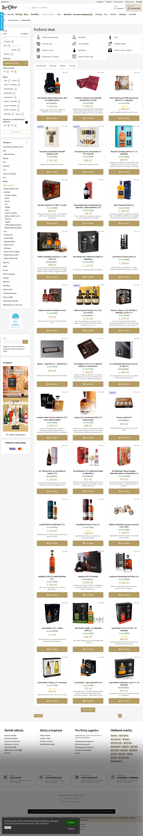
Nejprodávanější (41, 66)
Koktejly (6, 278)
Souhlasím (71, 823)
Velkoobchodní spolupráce (84, 741)
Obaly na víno (7, 289)
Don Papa (128, 743)
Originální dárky (9, 241)
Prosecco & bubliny (9, 174)
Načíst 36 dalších (88, 710)
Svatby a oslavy (45, 738)
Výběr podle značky (11, 750)
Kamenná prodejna (11, 738)
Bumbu (127, 739)
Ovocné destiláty (11, 213)
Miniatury (6, 282)
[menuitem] (4, 14)
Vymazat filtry (15, 132)
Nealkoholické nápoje (47, 744)
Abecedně (72, 66)
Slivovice (8, 219)
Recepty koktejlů (10, 747)
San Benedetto (117, 761)
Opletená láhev (10, 89)
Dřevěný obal (9, 93)
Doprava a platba (10, 735)
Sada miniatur (9, 97)
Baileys (127, 747)
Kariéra (77, 753)
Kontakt (139, 2)
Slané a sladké (8, 297)
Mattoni (125, 750)
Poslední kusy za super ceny (12, 305)
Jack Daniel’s (117, 739)
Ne (6, 72)
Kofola (123, 754)
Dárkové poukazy (9, 274)
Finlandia (116, 750)
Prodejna (108, 2)
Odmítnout (71, 829)
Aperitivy (6, 262)
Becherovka (124, 736)
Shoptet (67, 802)
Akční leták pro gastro (82, 744)
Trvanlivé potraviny (10, 293)
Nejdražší (62, 66)
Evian (130, 754)
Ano (13, 72)
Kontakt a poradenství (12, 741)
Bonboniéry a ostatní (11, 255)
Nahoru (39, 716)
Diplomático (116, 747)
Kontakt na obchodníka (83, 750)
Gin (6, 204)
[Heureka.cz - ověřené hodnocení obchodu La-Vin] (15, 328)
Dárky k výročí (8, 245)
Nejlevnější (53, 66)
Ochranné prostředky (10, 301)
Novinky (5, 158)
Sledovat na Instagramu (17, 434)
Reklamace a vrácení (11, 744)
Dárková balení (8, 185)
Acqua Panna (124, 758)
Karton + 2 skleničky (12, 85)
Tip (6, 50)
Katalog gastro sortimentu (84, 747)
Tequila (7, 222)
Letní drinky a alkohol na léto (13, 147)
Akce (4, 151)
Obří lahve (7, 248)
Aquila (115, 754)
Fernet (7, 201)
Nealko (5, 181)
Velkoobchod (129, 2)
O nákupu (99, 2)
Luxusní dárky (8, 238)
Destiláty (6, 166)
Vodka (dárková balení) (13, 225)
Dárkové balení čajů (10, 258)
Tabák (5, 266)
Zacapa (135, 747)
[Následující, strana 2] (124, 716)
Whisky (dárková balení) (13, 228)
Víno (4, 170)
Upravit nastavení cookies (71, 798)
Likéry (7, 210)
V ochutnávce (118, 2)
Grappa (7, 207)
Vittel (115, 758)
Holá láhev (8, 114)
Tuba (7, 80)
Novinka (16, 46)
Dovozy (5, 270)
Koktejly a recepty (46, 741)
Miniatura (8, 54)
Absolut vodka (117, 743)
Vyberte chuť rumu (11, 63)
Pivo (4, 178)
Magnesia (134, 750)
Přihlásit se (25, 342)
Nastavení (7, 827)
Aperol (115, 736)
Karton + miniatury (11, 110)
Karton (15, 80)
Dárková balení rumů (11, 189)
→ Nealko (15, 50)
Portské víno (8, 235)
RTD (4, 162)
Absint (7, 198)
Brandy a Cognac (11, 195)
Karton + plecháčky (11, 106)
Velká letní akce (9, 154)
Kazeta (19, 114)
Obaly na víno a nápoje (11, 252)
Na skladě (8, 41)
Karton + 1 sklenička (11, 101)
